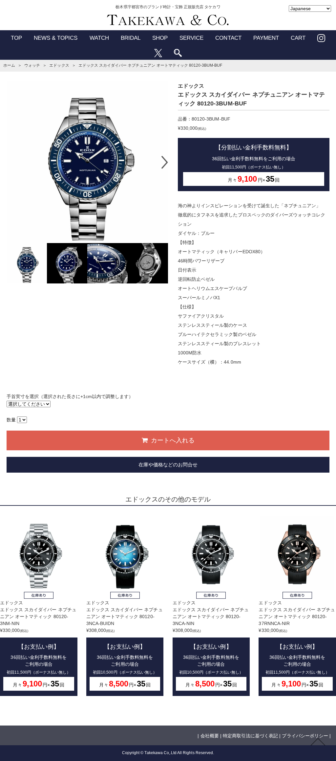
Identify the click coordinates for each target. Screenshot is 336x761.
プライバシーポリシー (305, 735)
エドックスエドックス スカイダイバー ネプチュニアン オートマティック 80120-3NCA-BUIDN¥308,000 (124, 644)
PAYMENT (266, 38)
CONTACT (228, 38)
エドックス (59, 65)
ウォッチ (32, 65)
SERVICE (191, 38)
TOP (16, 38)
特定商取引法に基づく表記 (250, 735)
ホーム (9, 65)
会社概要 (209, 735)
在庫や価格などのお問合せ (168, 464)
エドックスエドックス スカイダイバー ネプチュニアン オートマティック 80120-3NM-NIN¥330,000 (38, 644)
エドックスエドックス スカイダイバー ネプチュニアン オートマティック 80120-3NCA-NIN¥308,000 (211, 644)
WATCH (99, 38)
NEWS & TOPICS (56, 38)
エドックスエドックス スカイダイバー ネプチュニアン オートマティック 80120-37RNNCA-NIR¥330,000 (297, 644)
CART (298, 38)
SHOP (160, 38)
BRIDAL (130, 38)
